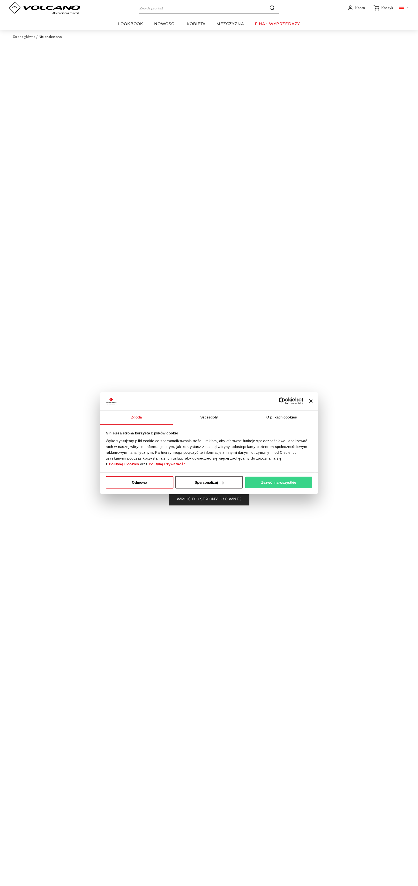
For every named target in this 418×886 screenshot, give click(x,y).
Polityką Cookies (124, 464)
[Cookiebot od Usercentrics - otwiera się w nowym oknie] (282, 401)
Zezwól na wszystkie (278, 482)
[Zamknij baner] (311, 401)
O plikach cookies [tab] (281, 417)
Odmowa (139, 482)
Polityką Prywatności (168, 464)
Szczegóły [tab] (209, 417)
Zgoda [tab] (136, 417)
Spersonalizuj (206, 482)
